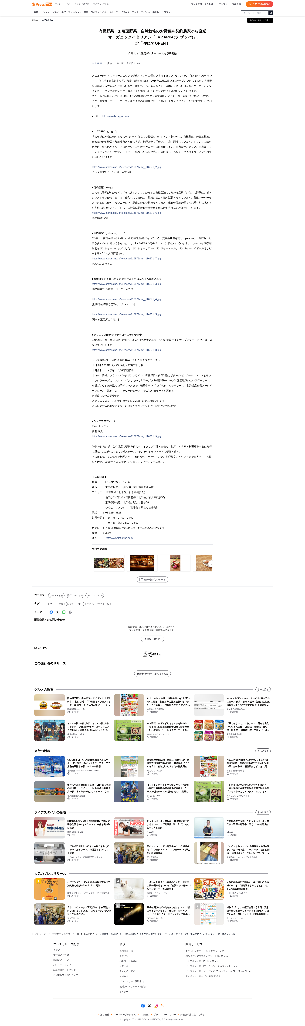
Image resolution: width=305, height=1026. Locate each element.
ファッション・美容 (78, 12)
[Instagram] (156, 1006)
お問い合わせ (152, 638)
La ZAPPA (97, 63)
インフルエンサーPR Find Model (202, 961)
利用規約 (144, 1014)
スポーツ (113, 12)
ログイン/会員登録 (261, 4)
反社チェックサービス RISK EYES (203, 976)
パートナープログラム (125, 1014)
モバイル (145, 12)
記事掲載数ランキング (64, 970)
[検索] (270, 12)
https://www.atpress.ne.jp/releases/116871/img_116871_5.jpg (126, 314)
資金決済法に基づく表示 (192, 1014)
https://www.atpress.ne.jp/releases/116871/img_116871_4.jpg (126, 299)
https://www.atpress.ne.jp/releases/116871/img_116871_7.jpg (126, 258)
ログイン (123, 956)
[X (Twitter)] (57, 612)
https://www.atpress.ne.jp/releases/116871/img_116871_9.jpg (126, 436)
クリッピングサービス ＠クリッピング (205, 951)
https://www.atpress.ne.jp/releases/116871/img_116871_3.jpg (126, 284)
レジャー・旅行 (75, 604)
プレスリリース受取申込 (131, 981)
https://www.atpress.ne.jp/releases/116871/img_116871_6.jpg (126, 212)
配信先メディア (61, 960)
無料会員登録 (126, 951)
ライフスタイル (98, 12)
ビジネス (124, 12)
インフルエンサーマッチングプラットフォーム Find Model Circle (218, 971)
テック (135, 12)
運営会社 (104, 1014)
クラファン (167, 12)
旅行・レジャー (75, 595)
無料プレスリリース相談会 (132, 986)
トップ (35, 934)
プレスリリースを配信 (202, 4)
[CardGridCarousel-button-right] (211, 563)
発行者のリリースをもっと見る (152, 673)
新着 (36, 12)
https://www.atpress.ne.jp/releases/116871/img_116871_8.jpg (126, 350)
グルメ (55, 12)
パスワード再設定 (128, 961)
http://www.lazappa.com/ (115, 116)
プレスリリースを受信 (230, 4)
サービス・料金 (61, 954)
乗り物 (155, 12)
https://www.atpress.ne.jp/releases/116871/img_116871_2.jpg (126, 167)
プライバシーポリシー (165, 1014)
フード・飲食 (56, 595)
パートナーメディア (63, 965)
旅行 (63, 12)
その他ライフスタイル (98, 604)
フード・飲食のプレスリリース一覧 (61, 934)
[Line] (63, 612)
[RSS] (162, 1006)
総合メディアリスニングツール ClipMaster (207, 956)
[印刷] (70, 612)
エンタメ (45, 12)
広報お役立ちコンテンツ (65, 975)
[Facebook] (51, 612)
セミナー (123, 991)
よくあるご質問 (127, 971)
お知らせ (123, 976)
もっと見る (263, 689)
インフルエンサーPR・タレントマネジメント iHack (211, 966)
